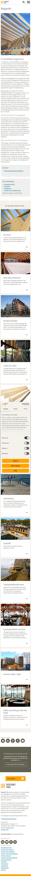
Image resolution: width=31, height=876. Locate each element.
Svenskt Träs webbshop (8, 852)
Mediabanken (5, 868)
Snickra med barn (6, 856)
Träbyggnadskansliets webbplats (13, 171)
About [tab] (25, 409)
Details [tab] (15, 409)
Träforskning (4, 864)
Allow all (15, 461)
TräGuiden (7, 186)
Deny (15, 470)
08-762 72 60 (10, 828)
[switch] (26, 443)
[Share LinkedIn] (8, 741)
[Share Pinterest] (13, 741)
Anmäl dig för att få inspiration (15, 764)
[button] (28, 2)
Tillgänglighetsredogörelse (8, 819)
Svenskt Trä (5, 2)
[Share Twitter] (3, 741)
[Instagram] (15, 842)
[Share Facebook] (18, 741)
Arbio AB (3, 870)
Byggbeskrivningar (9, 184)
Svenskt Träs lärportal (7, 850)
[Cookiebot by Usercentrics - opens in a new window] (22, 404)
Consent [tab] (5, 409)
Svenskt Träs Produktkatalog (12, 190)
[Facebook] (11, 842)
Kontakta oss (5, 829)
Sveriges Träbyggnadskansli (9, 858)
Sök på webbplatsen (24, 2)
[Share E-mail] (23, 741)
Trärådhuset (7, 188)
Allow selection (15, 465)
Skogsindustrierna (6, 860)
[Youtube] (7, 842)
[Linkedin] (3, 842)
